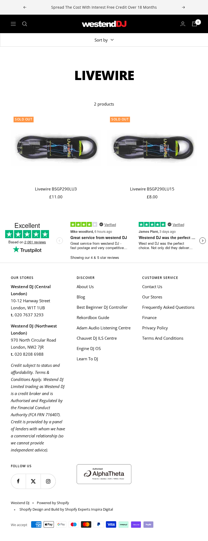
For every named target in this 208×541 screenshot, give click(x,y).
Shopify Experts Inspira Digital (88, 509)
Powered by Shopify (53, 502)
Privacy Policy (155, 327)
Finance (149, 317)
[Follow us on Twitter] (33, 481)
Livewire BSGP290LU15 (152, 189)
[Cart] (194, 23)
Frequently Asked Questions (168, 307)
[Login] (182, 23)
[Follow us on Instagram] (48, 481)
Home (16, 56)
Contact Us (152, 286)
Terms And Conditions (162, 338)
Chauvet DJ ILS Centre (97, 338)
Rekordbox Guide (93, 317)
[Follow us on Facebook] (18, 481)
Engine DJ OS (89, 348)
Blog (81, 297)
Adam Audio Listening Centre (104, 327)
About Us (85, 286)
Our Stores (152, 297)
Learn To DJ (87, 358)
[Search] (24, 23)
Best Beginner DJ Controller (102, 307)
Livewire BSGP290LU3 (56, 189)
